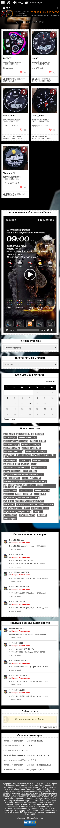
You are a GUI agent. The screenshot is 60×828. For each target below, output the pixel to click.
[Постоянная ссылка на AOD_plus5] (44, 100)
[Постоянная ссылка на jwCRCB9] (15, 43)
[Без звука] (48, 330)
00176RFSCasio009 (17, 601)
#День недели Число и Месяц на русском (23, 474)
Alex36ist (10, 515)
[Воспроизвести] (7, 330)
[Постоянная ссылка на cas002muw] (15, 100)
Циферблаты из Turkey (15, 79)
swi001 (35, 58)
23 (45, 409)
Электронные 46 (9, 81)
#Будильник (39, 467)
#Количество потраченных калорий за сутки (25, 481)
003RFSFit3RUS (26, 745)
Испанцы (10, 518)
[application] (29, 274)
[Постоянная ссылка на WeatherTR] (15, 158)
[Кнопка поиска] (57, 7)
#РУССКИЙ (26, 490)
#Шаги (9, 504)
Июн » (14, 419)
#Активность (11, 464)
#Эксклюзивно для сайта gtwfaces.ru (35, 504)
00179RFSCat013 (16, 554)
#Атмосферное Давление (16, 467)
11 (7, 403)
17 (53, 403)
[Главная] (8, 2)
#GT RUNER (10, 437)
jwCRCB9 (8, 58)
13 (22, 403)
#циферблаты (40, 508)
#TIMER (25, 460)
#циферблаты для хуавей (17, 511)
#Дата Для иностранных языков (20, 471)
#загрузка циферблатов (16, 508)
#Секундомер (42, 490)
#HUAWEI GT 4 (11, 448)
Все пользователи (48, 727)
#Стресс (40, 494)
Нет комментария (12, 64)
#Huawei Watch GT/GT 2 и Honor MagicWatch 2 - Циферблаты (29, 456)
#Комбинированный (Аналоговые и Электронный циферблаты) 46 (24, 486)
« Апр (6, 419)
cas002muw (9, 115)
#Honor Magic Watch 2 (16, 441)
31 (53, 414)
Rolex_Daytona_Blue (41, 764)
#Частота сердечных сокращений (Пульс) (24, 501)
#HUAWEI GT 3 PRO (31, 444)
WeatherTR (9, 173)
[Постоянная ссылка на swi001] (44, 43)
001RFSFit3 (37, 740)
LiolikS (42, 515)
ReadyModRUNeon (16, 540)
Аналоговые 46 (41, 136)
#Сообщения (23, 494)
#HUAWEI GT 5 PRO (31, 448)
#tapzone (10, 460)
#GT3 (39, 434)
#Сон (8, 494)
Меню (8, 7)
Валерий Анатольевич (12, 62)
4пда (38, 511)
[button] (30, 274)
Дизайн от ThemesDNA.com (30, 818)
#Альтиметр (29, 464)
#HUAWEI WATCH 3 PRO (36, 451)
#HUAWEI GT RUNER (13, 451)
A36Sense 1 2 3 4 (40, 755)
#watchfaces (40, 460)
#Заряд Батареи (31, 478)
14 (30, 403)
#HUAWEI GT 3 (11, 444)
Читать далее (40, 546)
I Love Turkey (27, 515)
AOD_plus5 (38, 115)
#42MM (9, 434)
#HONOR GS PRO (27, 437)
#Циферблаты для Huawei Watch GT (21, 497)
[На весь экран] (52, 330)
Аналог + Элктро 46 (42, 79)
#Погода (10, 490)
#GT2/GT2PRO (25, 434)
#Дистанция (12, 478)
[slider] (27, 330)
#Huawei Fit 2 (38, 441)
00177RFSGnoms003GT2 (19, 572)
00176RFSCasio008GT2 (19, 586)
